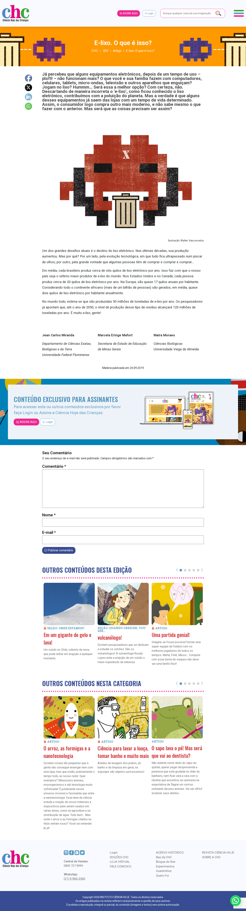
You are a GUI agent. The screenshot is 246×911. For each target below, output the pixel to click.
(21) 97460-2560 (74, 878)
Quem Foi (162, 875)
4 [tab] (194, 570)
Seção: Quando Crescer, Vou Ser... (122, 629)
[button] (235, 900)
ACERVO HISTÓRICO (170, 852)
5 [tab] (198, 570)
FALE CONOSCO (120, 866)
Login (150, 13)
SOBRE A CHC (211, 857)
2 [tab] (185, 570)
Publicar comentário (60, 550)
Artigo (161, 628)
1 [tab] (181, 570)
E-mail (49, 532)
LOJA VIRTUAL (120, 861)
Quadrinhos (164, 871)
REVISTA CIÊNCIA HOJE (218, 852)
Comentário (54, 466)
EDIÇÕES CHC (119, 857)
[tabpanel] (69, 627)
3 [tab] (189, 570)
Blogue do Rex (165, 861)
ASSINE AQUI (130, 13)
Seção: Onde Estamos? (65, 628)
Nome (49, 515)
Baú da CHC (164, 857)
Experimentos (165, 866)
